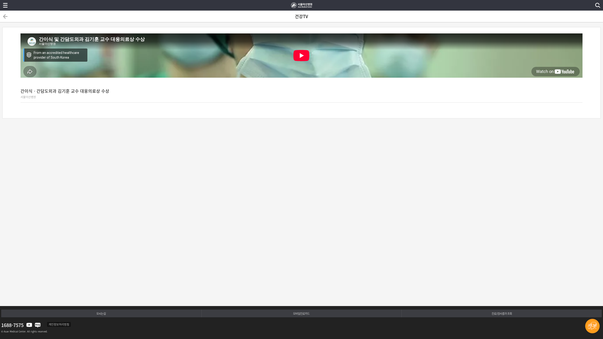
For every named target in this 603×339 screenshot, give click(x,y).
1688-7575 (12, 325)
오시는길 (101, 313)
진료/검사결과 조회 (502, 313)
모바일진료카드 (301, 313)
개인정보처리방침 (59, 324)
